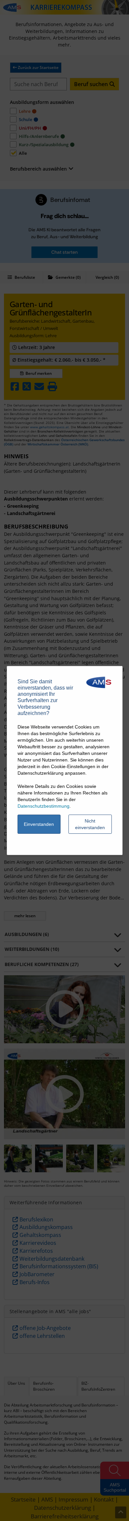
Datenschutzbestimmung (43, 806)
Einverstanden (39, 824)
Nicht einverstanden (90, 824)
